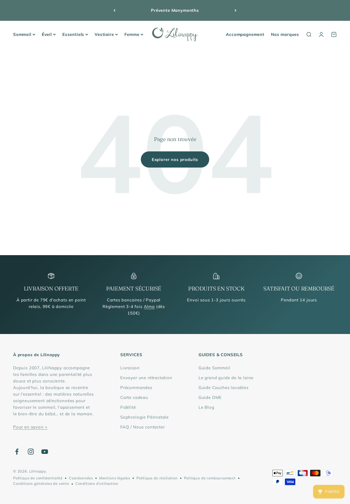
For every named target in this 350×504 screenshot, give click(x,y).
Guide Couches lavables (224, 387)
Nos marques (285, 34)
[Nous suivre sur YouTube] (44, 451)
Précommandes (136, 387)
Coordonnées (81, 478)
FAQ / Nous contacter (142, 427)
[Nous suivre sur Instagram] (30, 451)
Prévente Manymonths (175, 10)
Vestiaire (104, 34)
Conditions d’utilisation (96, 483)
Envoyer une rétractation (146, 377)
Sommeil (22, 34)
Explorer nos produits (175, 159)
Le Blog (206, 407)
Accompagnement (245, 34)
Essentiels (73, 34)
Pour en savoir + (30, 427)
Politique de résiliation (157, 478)
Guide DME (210, 397)
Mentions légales (114, 478)
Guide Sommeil (214, 367)
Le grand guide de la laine (226, 377)
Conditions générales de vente (41, 483)
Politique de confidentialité (38, 478)
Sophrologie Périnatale (144, 417)
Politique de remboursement (210, 478)
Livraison (129, 367)
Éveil (47, 34)
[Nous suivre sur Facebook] (17, 451)
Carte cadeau (134, 397)
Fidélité (128, 407)
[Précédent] (114, 10)
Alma (149, 306)
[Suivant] (236, 10)
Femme (131, 34)
